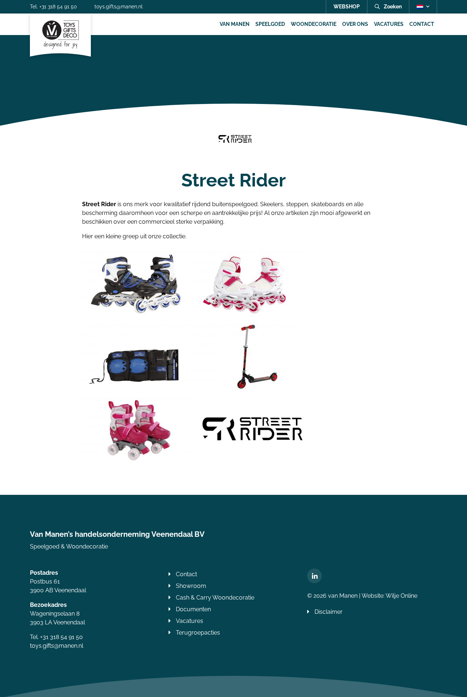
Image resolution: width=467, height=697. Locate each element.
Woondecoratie (313, 24)
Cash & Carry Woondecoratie (215, 597)
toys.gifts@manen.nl (118, 6)
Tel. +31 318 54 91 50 (53, 6)
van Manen (235, 24)
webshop (346, 6)
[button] (423, 7)
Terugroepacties (198, 632)
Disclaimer (328, 611)
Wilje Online (401, 595)
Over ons (355, 24)
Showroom (191, 585)
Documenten (193, 609)
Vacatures (389, 24)
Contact (421, 24)
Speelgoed (270, 24)
